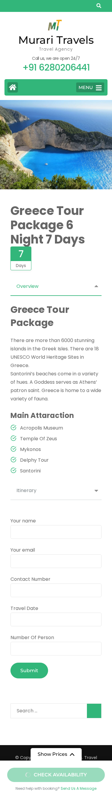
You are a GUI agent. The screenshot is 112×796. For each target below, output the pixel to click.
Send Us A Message (78, 788)
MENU (86, 87)
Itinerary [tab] (26, 490)
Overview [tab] (27, 286)
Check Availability (60, 775)
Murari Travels (56, 39)
